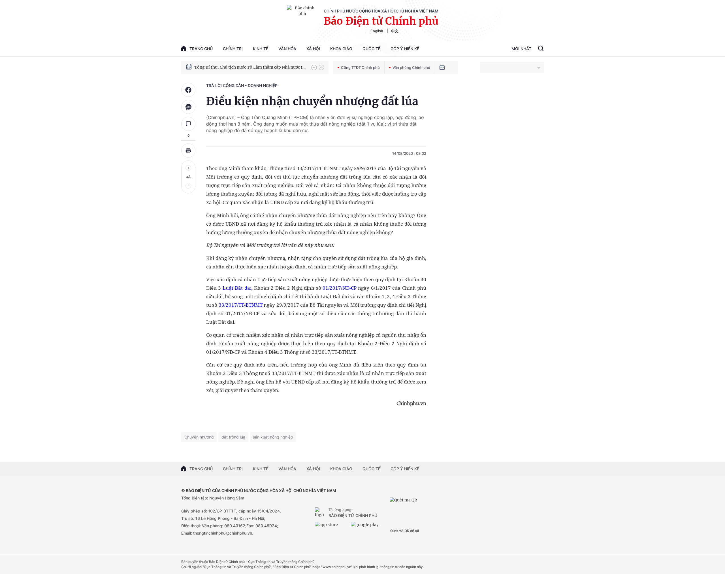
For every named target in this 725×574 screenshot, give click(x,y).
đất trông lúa (233, 437)
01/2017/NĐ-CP (340, 288)
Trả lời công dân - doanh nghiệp (242, 85)
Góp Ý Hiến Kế (405, 48)
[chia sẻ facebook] (188, 90)
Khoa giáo (341, 48)
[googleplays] (367, 527)
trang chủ (201, 48)
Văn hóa (287, 48)
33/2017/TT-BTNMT (241, 305)
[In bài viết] (188, 150)
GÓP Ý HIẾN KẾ (405, 468)
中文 (394, 31)
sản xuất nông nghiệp (273, 437)
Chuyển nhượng (199, 437)
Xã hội (313, 48)
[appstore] (331, 527)
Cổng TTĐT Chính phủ (360, 67)
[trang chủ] (320, 513)
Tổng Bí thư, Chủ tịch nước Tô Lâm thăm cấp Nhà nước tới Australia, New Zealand (250, 67)
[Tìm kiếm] (541, 49)
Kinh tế (260, 48)
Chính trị (233, 48)
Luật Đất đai (237, 288)
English (376, 31)
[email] (442, 67)
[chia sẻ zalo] (188, 107)
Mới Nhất (521, 48)
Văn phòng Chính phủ (411, 67)
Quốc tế (371, 48)
